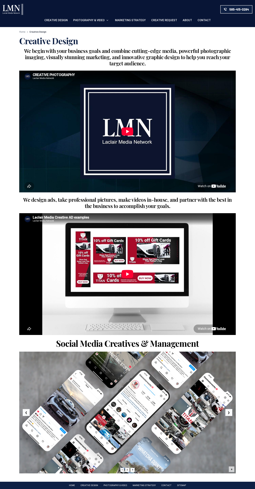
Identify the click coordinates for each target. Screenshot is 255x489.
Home (22, 31)
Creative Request (164, 20)
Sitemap (181, 485)
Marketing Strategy (130, 20)
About (187, 20)
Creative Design (56, 20)
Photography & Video (89, 20)
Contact (204, 20)
